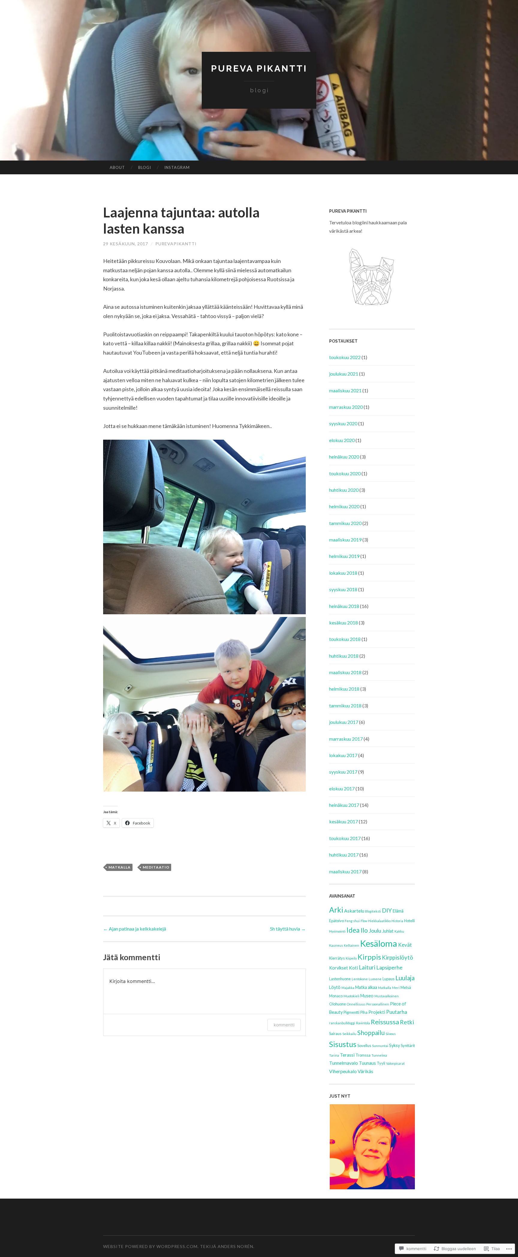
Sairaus (335, 1033)
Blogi (144, 167)
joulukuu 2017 (343, 722)
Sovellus (364, 1045)
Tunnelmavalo (343, 1063)
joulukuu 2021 (343, 373)
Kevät (405, 945)
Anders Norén (235, 1246)
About (117, 167)
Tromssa (363, 1055)
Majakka (347, 988)
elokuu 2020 (342, 440)
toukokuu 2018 (345, 639)
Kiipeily (351, 958)
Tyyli (381, 1063)
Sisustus (342, 1044)
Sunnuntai (380, 1046)
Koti (353, 967)
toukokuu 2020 (345, 473)
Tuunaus (367, 1063)
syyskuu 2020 (343, 423)
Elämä (398, 910)
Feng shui (352, 921)
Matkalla (120, 867)
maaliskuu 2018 (345, 672)
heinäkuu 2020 (344, 456)
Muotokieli (351, 996)
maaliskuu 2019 (345, 539)
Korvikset (338, 967)
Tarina (334, 1055)
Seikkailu (349, 1034)
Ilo (364, 930)
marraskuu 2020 (346, 407)
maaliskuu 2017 (345, 871)
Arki (336, 909)
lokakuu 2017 (343, 755)
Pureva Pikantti (259, 68)
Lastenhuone (340, 978)
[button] (372, 1147)
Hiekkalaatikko (379, 921)
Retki (407, 1022)
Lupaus (388, 978)
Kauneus (336, 945)
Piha (364, 1012)
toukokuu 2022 (345, 357)
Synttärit (408, 1045)
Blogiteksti (373, 911)
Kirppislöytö (397, 957)
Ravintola (363, 1023)
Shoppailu (371, 1032)
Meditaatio (156, 867)
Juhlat (388, 931)
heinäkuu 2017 (344, 805)
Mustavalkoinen (386, 996)
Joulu (375, 930)
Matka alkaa (366, 987)
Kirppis (369, 956)
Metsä (405, 987)
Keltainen (351, 945)
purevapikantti (176, 243)
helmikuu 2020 (344, 506)
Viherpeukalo (343, 1071)
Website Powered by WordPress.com (150, 1246)
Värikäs (365, 1071)
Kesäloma (378, 943)
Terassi (347, 1055)
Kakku (399, 931)
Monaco (336, 995)
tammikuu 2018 (345, 705)
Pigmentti (351, 1012)
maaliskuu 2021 (345, 390)
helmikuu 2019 (344, 556)
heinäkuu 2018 (344, 606)
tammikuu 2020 (345, 523)
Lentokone (360, 979)
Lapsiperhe (389, 967)
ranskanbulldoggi (342, 1023)
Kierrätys (337, 958)
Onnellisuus (356, 1004)
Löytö (335, 987)
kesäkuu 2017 (343, 821)
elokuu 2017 (342, 788)
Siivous (391, 1034)
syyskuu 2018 (343, 589)
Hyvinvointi (337, 931)
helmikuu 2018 (344, 689)
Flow (364, 921)
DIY (387, 910)
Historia (397, 921)
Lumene (375, 979)
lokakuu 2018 (343, 573)
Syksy (394, 1045)
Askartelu (354, 910)
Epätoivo (336, 920)
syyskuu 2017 (343, 772)
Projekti (376, 1012)
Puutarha (396, 1012)
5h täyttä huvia (288, 928)
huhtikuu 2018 (344, 656)
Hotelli (409, 920)
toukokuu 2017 (345, 838)
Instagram (177, 167)
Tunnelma (379, 1055)
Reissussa (385, 1022)
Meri (396, 988)
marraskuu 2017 (346, 739)
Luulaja (405, 977)
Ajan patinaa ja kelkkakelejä (134, 928)
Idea (353, 930)
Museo (367, 995)
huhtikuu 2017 (344, 854)
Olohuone (337, 1004)
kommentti (284, 1024)
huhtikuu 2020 (344, 490)
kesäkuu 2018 (343, 622)
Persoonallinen (377, 1004)
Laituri (367, 967)
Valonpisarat (395, 1063)
